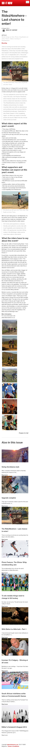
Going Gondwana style (10, 467)
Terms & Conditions (13, 746)
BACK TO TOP (24, 433)
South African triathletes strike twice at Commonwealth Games (14, 694)
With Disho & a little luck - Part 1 (14, 629)
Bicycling (4, 43)
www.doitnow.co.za (12, 744)
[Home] (7, 3)
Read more (5, 475)
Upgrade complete (9, 498)
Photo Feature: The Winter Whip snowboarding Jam (14, 563)
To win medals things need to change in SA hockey (13, 596)
